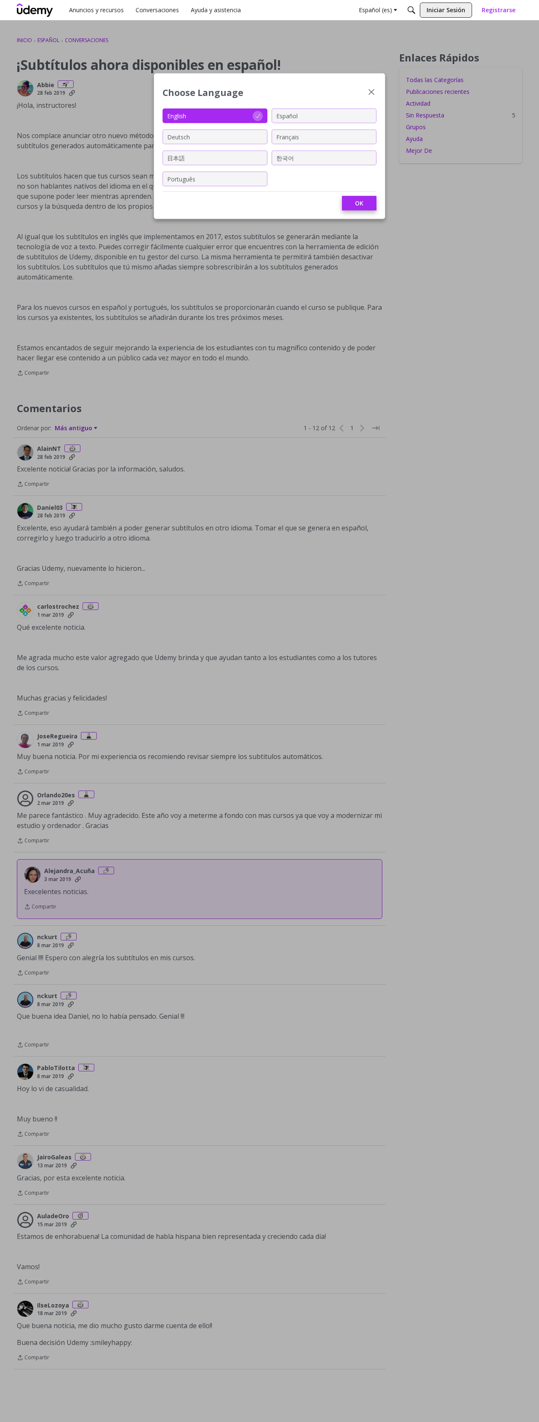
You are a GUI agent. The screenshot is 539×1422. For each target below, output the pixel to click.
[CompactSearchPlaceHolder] (411, 10)
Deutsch (178, 137)
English (176, 116)
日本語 (176, 158)
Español (287, 116)
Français (287, 137)
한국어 (285, 158)
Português (181, 179)
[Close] (371, 93)
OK (359, 203)
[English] (35, 10)
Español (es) (375, 10)
